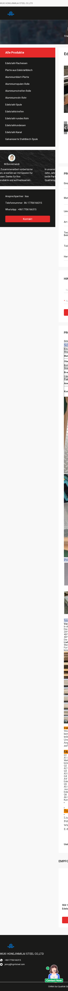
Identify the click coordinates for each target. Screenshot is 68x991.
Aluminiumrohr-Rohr (16, 97)
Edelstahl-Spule (13, 104)
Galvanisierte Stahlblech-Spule (21, 139)
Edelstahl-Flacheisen (16, 63)
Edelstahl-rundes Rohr (17, 118)
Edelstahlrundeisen (15, 125)
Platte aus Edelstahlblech (19, 70)
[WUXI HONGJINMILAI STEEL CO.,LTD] (10, 13)
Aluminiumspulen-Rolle (17, 84)
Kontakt (27, 219)
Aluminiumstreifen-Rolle (18, 91)
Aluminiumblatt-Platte (17, 77)
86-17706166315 (33, 203)
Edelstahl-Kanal (13, 132)
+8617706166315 (27, 209)
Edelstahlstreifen (14, 111)
